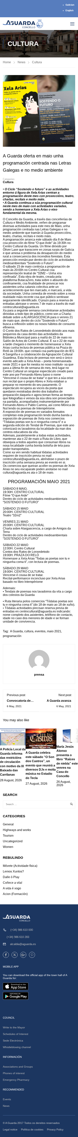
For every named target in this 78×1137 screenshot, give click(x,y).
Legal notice (10, 1129)
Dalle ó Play (11, 877)
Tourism (8, 835)
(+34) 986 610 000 (21, 929)
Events (7, 1099)
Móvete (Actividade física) (20, 865)
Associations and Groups (18, 1066)
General (8, 824)
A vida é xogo (12, 888)
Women (8, 846)
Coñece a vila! (12, 882)
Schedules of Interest (15, 1033)
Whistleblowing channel (17, 1047)
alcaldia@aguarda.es (23, 944)
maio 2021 (54, 631)
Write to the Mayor (14, 1027)
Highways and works (17, 830)
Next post (64, 695)
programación (12, 636)
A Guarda (16, 631)
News (21, 62)
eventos (40, 631)
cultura (28, 631)
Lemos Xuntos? (13, 871)
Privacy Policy (55, 1129)
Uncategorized (13, 841)
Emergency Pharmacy (16, 1079)
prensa (39, 674)
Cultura (37, 62)
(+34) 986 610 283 (18, 936)
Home (7, 62)
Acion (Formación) (15, 894)
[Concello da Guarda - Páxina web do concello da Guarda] (23, 23)
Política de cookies (32, 1129)
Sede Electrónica (13, 1040)
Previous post (16, 695)
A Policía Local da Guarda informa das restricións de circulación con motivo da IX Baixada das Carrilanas (13, 762)
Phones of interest (14, 1073)
